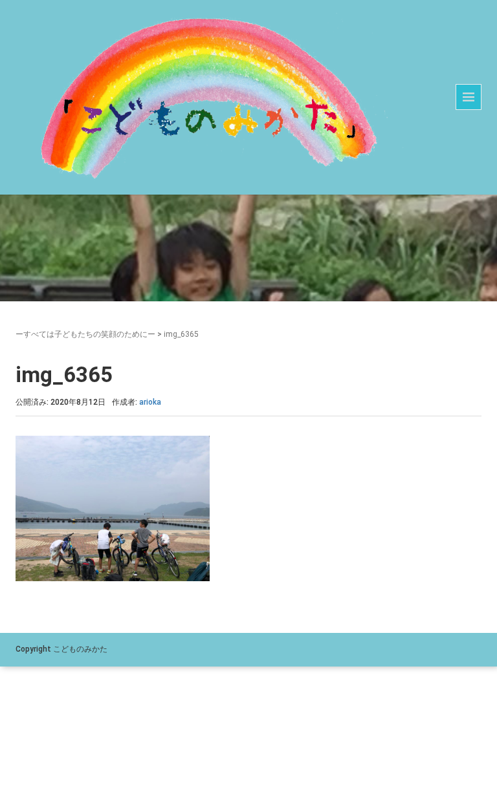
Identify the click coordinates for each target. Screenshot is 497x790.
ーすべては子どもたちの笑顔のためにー (85, 334)
